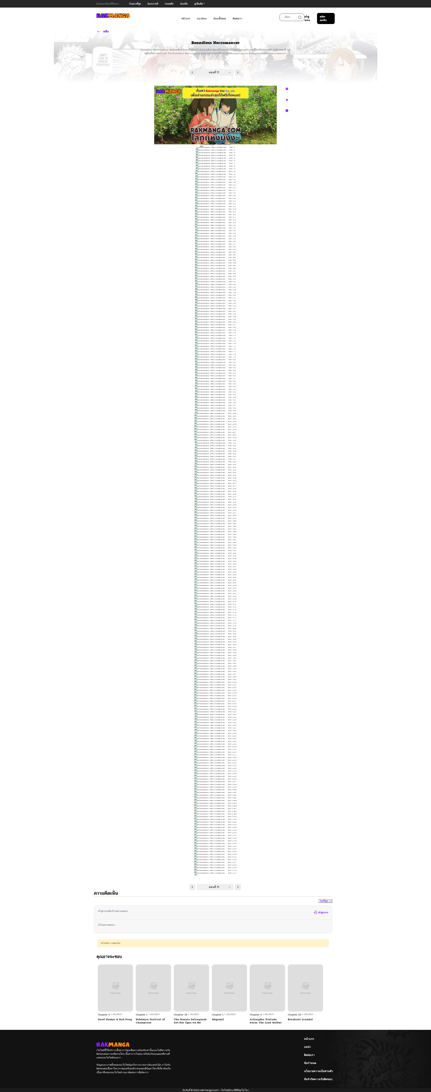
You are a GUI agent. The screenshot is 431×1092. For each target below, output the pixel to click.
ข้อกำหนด (310, 1063)
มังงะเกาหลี (152, 4)
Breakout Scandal (300, 1019)
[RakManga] (112, 15)
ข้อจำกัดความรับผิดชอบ (318, 1079)
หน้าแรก (185, 18)
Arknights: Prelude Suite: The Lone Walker (266, 1021)
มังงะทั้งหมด (219, 18)
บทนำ (307, 1047)
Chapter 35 (180, 1014)
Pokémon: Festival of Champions (150, 1021)
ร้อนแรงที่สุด (135, 4)
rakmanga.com (209, 1090)
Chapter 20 (294, 1014)
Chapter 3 (104, 1014)
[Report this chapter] (287, 110)
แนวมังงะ (202, 18)
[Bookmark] (287, 89)
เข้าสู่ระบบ (307, 18)
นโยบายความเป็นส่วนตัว (318, 1071)
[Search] (300, 17)
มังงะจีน (184, 4)
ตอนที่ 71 (214, 72)
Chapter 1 (141, 1014)
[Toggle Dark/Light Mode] (287, 99)
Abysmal (218, 1019)
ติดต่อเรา (237, 18)
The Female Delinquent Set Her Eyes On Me (190, 1021)
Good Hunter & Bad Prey (115, 1019)
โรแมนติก (169, 4)
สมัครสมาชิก (323, 18)
